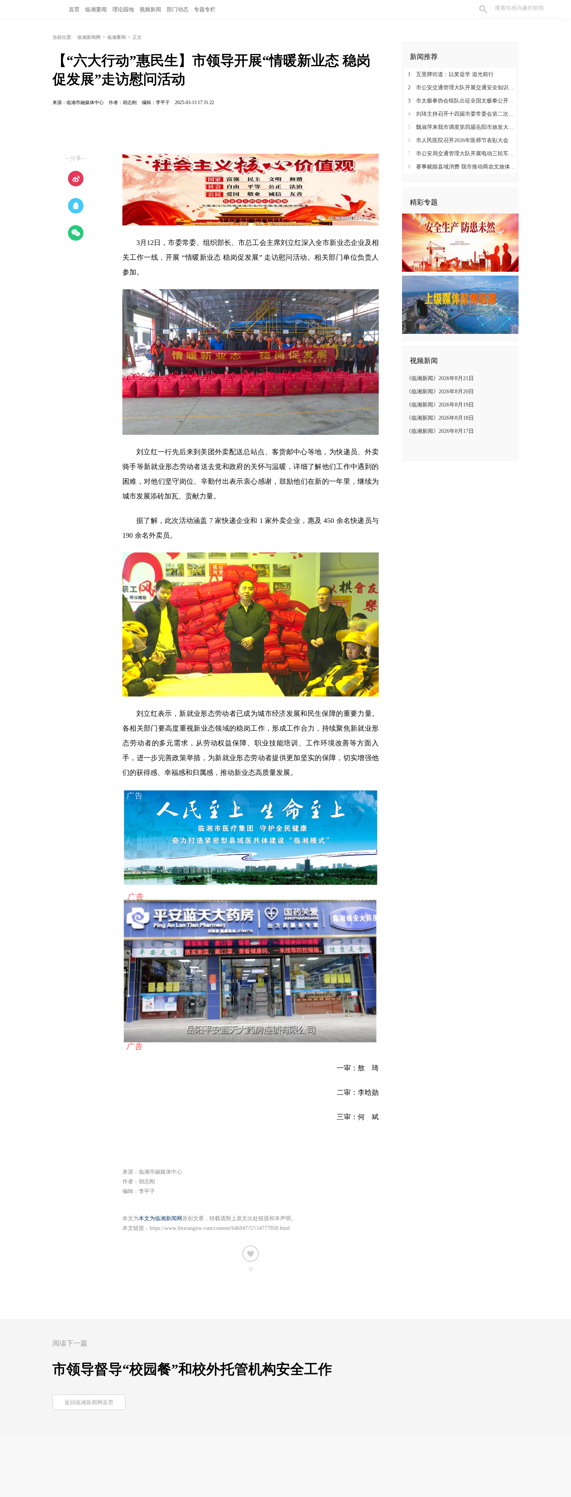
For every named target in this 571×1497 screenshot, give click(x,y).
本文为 (147, 1218)
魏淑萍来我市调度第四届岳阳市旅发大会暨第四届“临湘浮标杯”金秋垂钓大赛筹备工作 (463, 127)
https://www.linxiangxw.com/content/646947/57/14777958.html (220, 1228)
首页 (74, 9)
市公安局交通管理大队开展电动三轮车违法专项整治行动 (463, 153)
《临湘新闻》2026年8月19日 (440, 405)
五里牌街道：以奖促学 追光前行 (451, 74)
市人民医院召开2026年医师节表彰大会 (458, 140)
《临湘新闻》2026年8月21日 (440, 378)
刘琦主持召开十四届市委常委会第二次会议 (463, 114)
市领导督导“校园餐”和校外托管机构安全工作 (192, 1369)
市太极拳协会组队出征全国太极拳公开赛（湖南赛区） (463, 101)
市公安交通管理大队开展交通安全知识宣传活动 (463, 87)
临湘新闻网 (89, 37)
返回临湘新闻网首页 (88, 1402)
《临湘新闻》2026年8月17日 (440, 431)
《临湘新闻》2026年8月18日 (440, 418)
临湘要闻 (116, 37)
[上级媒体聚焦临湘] (460, 304)
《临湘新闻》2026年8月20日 (440, 391)
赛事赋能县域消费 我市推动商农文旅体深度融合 (463, 167)
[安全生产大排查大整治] (460, 242)
